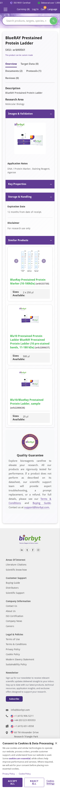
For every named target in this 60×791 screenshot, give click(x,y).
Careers (10, 626)
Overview (11, 63)
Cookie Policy (13, 654)
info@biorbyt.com (20, 710)
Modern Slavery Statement (20, 659)
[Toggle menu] (5, 9)
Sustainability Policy (16, 664)
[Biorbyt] (30, 539)
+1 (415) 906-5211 (24, 716)
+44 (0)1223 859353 (25, 720)
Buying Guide (42, 503)
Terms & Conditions (16, 644)
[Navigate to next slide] (44, 261)
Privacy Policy (13, 649)
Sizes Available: (18, 293)
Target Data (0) (29, 63)
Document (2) (13, 71)
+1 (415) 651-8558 (24, 726)
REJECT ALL (34, 782)
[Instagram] (38, 550)
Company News (14, 621)
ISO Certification (14, 616)
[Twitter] (27, 550)
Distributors (12, 587)
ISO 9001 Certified (21, 3)
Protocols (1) (33, 71)
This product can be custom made (19, 55)
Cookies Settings (50, 782)
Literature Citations (16, 564)
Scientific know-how (16, 569)
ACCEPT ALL (12, 782)
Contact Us (11, 606)
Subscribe (14, 699)
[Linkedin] (22, 550)
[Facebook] (33, 550)
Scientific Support (15, 593)
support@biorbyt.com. (37, 507)
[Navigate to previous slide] (16, 261)
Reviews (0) (12, 78)
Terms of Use (13, 639)
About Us (11, 611)
